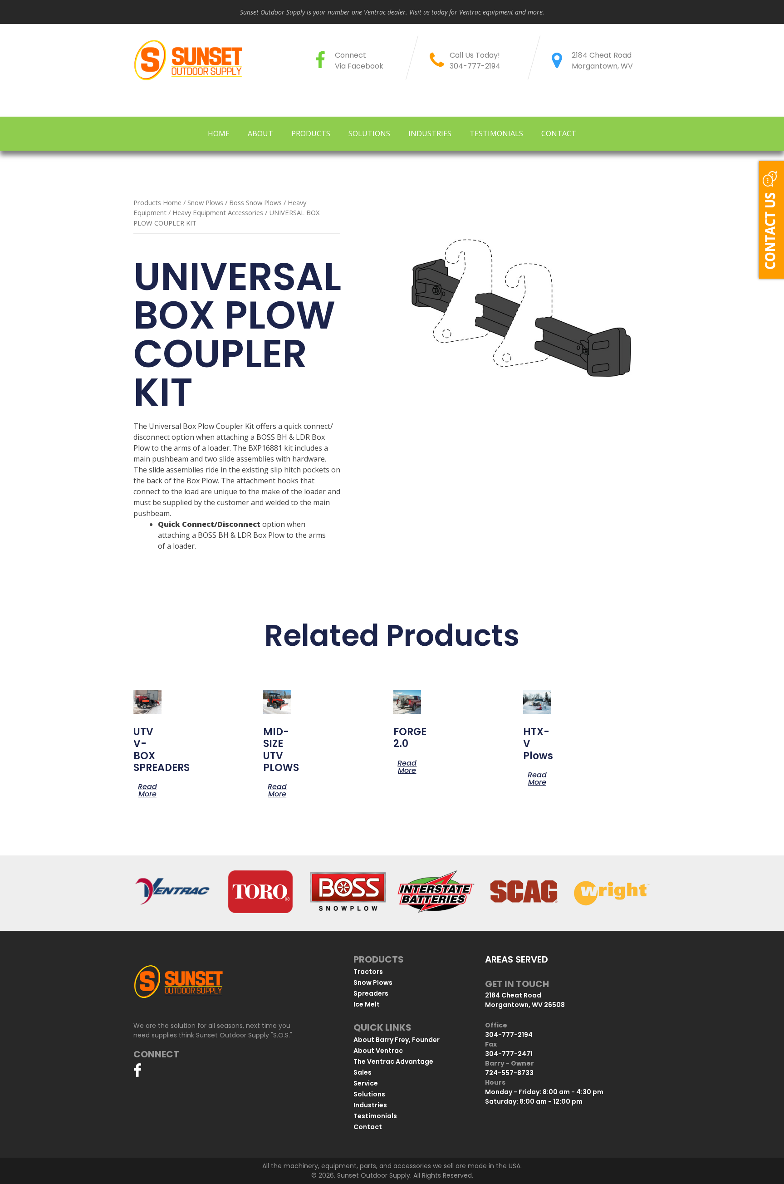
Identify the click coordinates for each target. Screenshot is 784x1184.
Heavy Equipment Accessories (217, 212)
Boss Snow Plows (255, 202)
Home (219, 133)
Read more (147, 789)
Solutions (369, 133)
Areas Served (516, 959)
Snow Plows (205, 202)
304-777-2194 (475, 66)
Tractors (368, 971)
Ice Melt (366, 1004)
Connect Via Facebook (359, 60)
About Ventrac (378, 1050)
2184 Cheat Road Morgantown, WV (602, 60)
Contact (558, 133)
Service (365, 1083)
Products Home (157, 202)
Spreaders (370, 993)
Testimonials (496, 133)
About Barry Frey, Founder (396, 1039)
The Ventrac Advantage (393, 1061)
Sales (362, 1072)
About (260, 133)
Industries (429, 133)
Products (310, 133)
